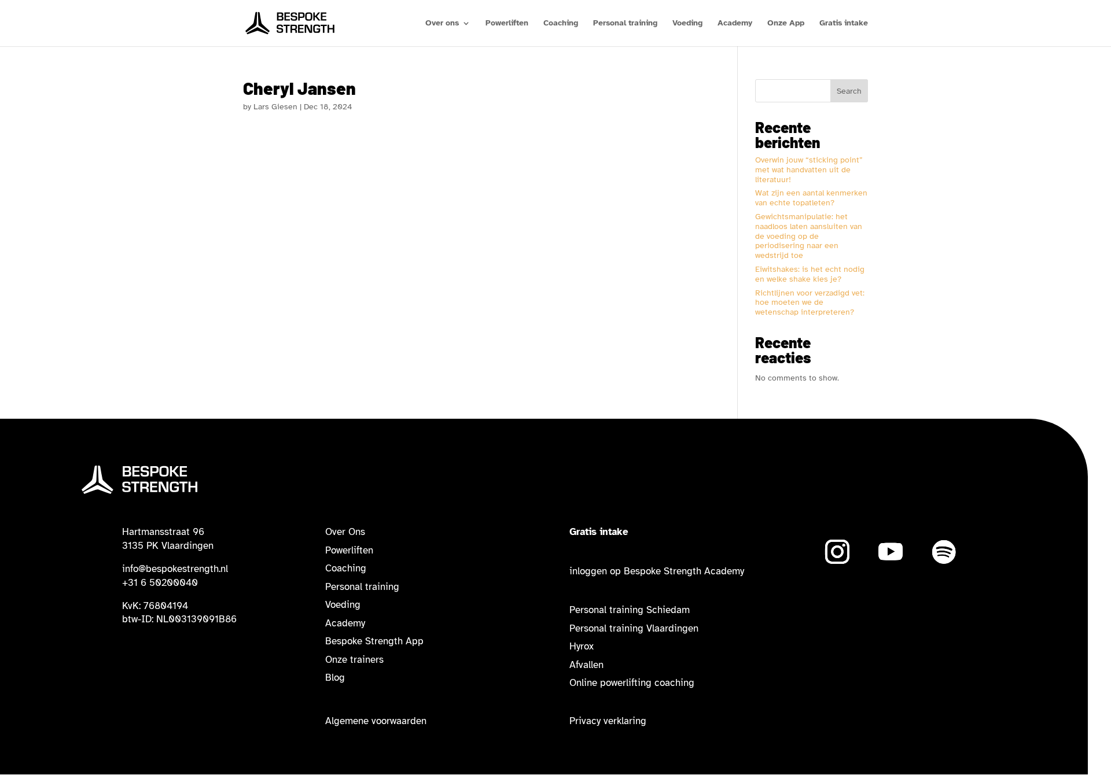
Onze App (785, 23)
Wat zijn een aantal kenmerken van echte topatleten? (811, 198)
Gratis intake (843, 23)
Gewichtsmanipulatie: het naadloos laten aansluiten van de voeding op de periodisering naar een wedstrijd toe (808, 236)
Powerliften (506, 23)
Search (849, 91)
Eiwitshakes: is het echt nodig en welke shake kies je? (809, 274)
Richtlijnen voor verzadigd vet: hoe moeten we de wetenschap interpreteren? (809, 303)
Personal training (625, 23)
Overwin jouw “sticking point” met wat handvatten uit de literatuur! (809, 169)
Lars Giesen (275, 107)
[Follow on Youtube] (890, 551)
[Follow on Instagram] (837, 551)
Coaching (560, 23)
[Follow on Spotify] (943, 551)
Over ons (442, 23)
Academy (735, 23)
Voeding (687, 23)
